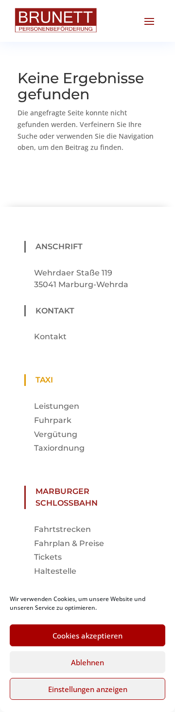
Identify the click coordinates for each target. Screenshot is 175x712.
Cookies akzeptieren (87, 635)
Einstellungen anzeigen (87, 689)
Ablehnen (87, 662)
